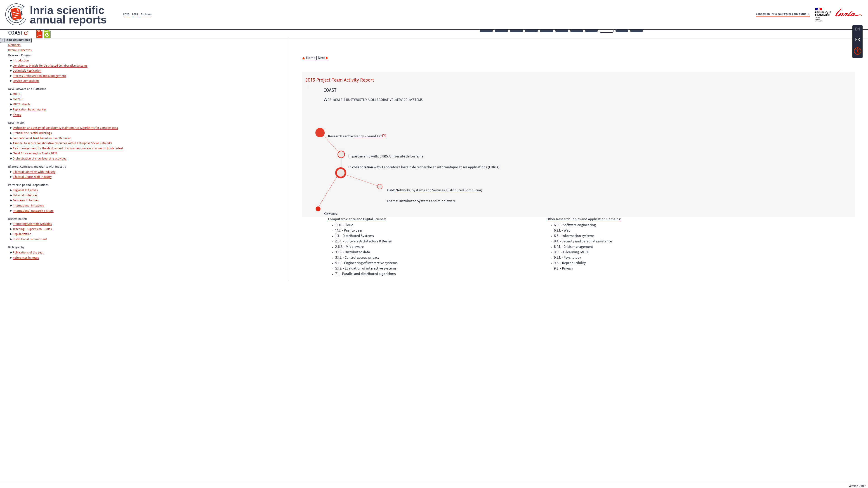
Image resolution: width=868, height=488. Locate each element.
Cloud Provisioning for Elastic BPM (35, 153)
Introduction (21, 60)
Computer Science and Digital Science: (357, 219)
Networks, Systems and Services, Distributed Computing (439, 190)
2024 (135, 15)
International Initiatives (28, 205)
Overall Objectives (20, 50)
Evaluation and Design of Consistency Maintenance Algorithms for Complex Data (65, 128)
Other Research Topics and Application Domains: (584, 219)
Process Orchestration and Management (39, 76)
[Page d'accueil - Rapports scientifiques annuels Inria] (61, 15)
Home (310, 58)
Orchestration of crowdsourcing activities (39, 158)
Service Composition (26, 81)
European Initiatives (26, 200)
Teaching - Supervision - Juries (32, 229)
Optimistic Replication (27, 71)
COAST (15, 33)
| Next (321, 58)
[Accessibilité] (858, 52)
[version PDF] (40, 33)
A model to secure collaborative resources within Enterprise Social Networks (62, 143)
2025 (126, 15)
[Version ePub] (48, 33)
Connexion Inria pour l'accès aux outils (781, 14)
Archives (146, 15)
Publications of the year (28, 252)
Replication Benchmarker (29, 109)
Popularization (22, 234)
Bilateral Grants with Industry (32, 177)
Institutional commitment (30, 239)
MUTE (16, 94)
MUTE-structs (22, 104)
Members (14, 45)
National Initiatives (25, 195)
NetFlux (18, 99)
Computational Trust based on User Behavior (42, 138)
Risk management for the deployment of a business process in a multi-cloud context (68, 148)
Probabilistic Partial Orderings (32, 133)
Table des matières (17, 40)
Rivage (17, 115)
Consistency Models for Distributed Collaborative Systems (50, 66)
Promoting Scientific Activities (32, 224)
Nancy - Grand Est (368, 136)
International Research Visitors (33, 211)
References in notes (26, 258)
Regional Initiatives (25, 190)
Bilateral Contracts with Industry (34, 172)
